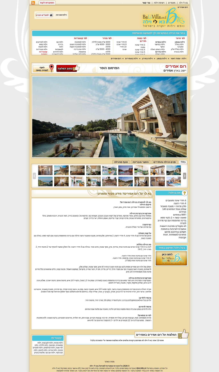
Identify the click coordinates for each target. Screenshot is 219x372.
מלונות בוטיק (39, 352)
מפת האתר (109, 361)
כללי (183, 162)
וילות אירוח (52, 350)
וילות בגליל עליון (177, 49)
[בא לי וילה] (164, 18)
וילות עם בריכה (59, 43)
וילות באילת (160, 54)
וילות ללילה (43, 345)
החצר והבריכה (141, 162)
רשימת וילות (159, 3)
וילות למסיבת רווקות (78, 47)
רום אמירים (116, 58)
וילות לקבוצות (47, 343)
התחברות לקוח (47, 3)
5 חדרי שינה (140, 52)
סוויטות (52, 345)
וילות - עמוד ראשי (178, 58)
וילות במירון (147, 58)
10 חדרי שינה (123, 48)
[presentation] (34, 176)
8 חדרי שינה (121, 42)
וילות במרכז (160, 42)
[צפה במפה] (43, 68)
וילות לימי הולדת (79, 54)
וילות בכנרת (179, 52)
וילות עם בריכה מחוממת (80, 50)
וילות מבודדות (41, 49)
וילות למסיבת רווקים (78, 44)
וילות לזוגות (42, 47)
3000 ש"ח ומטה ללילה (101, 42)
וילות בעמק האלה (158, 49)
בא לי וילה (183, 3)
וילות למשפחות (59, 48)
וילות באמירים (131, 58)
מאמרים (171, 3)
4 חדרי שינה (140, 50)
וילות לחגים (42, 350)
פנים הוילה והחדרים (164, 162)
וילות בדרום (160, 52)
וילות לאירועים (41, 42)
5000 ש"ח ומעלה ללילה (100, 54)
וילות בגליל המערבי (179, 45)
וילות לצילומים (49, 348)
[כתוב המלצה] (68, 68)
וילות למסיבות (80, 42)
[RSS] (33, 3)
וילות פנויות (58, 343)
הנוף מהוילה (121, 162)
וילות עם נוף (50, 352)
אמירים (168, 70)
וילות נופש (43, 44)
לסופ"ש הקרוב (42, 15)
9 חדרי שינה (121, 44)
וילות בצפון (180, 42)
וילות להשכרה (57, 54)
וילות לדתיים (58, 52)
